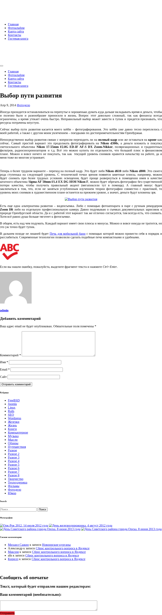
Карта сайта (16, 31)
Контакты (14, 35)
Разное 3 (13, 457)
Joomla (12, 404)
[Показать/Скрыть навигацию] (1, 65)
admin (4, 310)
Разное (12, 450)
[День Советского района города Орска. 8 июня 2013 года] (40, 529)
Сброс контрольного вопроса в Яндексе (62, 548)
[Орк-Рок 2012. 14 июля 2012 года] (24, 525)
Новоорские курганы (56, 544)
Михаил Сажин (18, 544)
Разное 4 (13, 461)
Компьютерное (18, 432)
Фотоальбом (16, 28)
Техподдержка (17, 482)
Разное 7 (13, 471)
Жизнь (12, 425)
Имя (4, 362)
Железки (13, 421)
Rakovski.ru (16, 7)
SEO (11, 414)
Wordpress (14, 418)
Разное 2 (13, 454)
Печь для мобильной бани (68, 233)
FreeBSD (14, 400)
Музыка (13, 436)
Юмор (12, 493)
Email (5, 369)
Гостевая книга (18, 38)
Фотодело (23, 105)
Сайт (3, 376)
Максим (13, 552)
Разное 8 (13, 475)
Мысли (13, 439)
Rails (11, 411)
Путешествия (17, 446)
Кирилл (13, 559)
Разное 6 (13, 468)
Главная (13, 24)
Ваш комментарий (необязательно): (30, 594)
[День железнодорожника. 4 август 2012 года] (80, 525)
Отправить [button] (7, 613)
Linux (11, 407)
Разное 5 (13, 464)
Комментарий (10, 355)
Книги (12, 429)
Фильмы (13, 486)
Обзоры (13, 443)
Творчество (15, 479)
